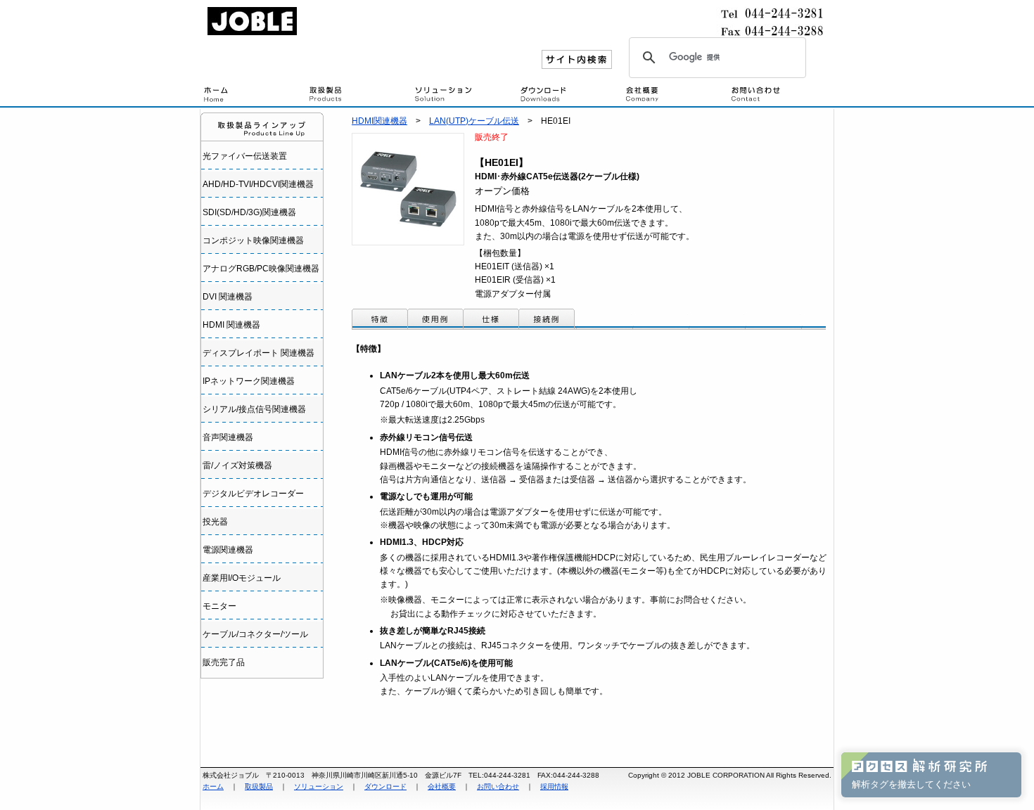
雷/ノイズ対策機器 (237, 465)
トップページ (253, 95)
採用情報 (554, 786)
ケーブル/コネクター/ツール (255, 634)
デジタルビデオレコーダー (253, 494)
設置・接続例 (464, 95)
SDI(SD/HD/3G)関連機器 (249, 212)
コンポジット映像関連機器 (253, 240)
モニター (219, 606)
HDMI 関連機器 (231, 325)
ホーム (213, 786)
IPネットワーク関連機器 (249, 381)
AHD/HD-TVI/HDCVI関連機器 (258, 184)
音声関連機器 (228, 437)
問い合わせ (781, 95)
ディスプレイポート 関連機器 (258, 353)
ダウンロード (570, 95)
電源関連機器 (228, 550)
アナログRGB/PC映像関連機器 (261, 269)
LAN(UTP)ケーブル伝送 (474, 121)
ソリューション (318, 786)
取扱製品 (358, 95)
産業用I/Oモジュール (242, 578)
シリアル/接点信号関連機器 (254, 409)
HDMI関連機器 (379, 121)
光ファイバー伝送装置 (245, 156)
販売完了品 (224, 662)
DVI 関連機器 (228, 297)
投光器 (215, 522)
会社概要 (675, 95)
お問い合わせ (498, 786)
